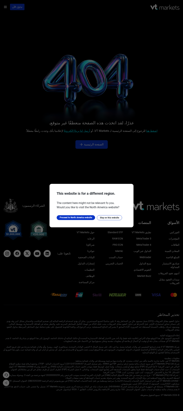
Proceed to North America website (76, 217)
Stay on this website (109, 217)
